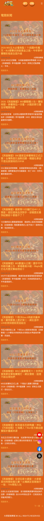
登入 (25, 4)
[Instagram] (39, 441)
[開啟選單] (41, 3)
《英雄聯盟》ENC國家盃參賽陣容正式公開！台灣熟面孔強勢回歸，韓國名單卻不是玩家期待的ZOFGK (22, 158)
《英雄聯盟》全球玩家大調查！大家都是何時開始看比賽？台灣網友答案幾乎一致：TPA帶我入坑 (21, 481)
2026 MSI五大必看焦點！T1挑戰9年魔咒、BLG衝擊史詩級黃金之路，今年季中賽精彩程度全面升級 (21, 50)
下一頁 (38, 506)
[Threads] (39, 455)
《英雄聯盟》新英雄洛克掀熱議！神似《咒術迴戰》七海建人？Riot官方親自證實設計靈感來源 (22, 428)
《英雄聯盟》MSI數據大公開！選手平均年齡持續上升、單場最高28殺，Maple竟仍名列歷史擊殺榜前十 (22, 266)
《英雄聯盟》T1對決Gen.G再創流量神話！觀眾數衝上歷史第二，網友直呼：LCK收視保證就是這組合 (21, 320)
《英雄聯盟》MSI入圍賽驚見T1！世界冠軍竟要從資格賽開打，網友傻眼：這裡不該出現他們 (22, 374)
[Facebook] (39, 448)
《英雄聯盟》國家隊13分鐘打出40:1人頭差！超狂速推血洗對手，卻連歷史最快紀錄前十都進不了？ (21, 212)
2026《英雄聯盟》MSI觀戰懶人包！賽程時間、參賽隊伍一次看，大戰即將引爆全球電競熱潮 (22, 104)
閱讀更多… (5, 70)
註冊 (32, 4)
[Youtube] (39, 434)
